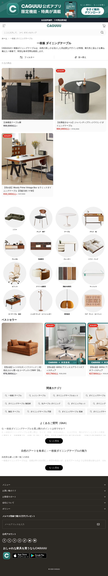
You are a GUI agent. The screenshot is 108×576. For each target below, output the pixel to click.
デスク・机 (93, 231)
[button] (4, 25)
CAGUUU (57, 569)
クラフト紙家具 (41, 286)
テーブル (67, 231)
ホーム (4, 38)
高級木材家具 (67, 286)
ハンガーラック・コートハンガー (40, 314)
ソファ (15, 229)
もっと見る (54, 441)
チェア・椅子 (41, 231)
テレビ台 (15, 259)
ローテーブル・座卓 (14, 314)
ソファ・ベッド (93, 259)
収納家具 (41, 259)
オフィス (15, 286)
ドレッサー (67, 259)
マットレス (93, 286)
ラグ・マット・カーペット (93, 314)
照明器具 (67, 314)
